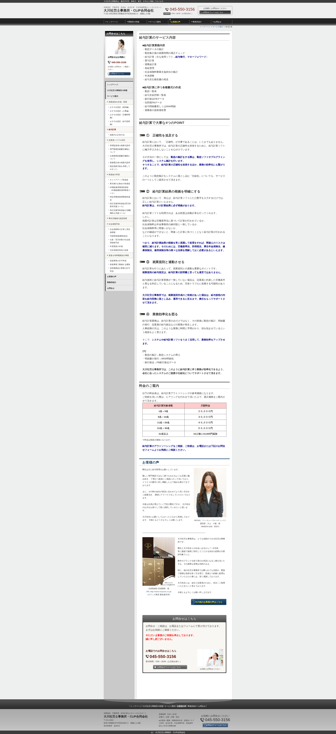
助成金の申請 (114, 174)
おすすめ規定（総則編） (120, 107)
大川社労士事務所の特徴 (117, 90)
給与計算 (112, 129)
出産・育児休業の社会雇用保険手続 (120, 241)
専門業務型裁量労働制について (120, 150)
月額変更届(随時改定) (119, 236)
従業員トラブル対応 (117, 140)
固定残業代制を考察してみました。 (120, 167)
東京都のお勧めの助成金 (120, 184)
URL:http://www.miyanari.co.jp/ (158, 591)
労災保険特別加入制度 (119, 250)
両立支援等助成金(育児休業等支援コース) (120, 204)
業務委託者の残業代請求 (120, 163)
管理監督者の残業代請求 (120, 145)
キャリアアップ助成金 (119, 180)
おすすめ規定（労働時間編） (120, 116)
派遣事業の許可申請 (118, 261)
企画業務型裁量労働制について (120, 157)
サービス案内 (155, 22)
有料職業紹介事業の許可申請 (120, 269)
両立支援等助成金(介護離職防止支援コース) (120, 211)
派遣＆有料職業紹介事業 (119, 255)
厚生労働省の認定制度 (118, 218)
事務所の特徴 (133, 22)
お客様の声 (175, 22)
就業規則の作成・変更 (118, 102)
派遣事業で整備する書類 (120, 264)
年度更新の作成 (116, 246)
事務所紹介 (197, 22)
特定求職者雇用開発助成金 (120, 198)
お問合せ (217, 22)
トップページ (112, 22)
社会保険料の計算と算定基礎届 (120, 230)
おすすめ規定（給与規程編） (120, 122)
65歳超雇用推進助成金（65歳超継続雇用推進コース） (120, 190)
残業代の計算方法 (117, 135)
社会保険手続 (114, 224)
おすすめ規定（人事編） (120, 111)
